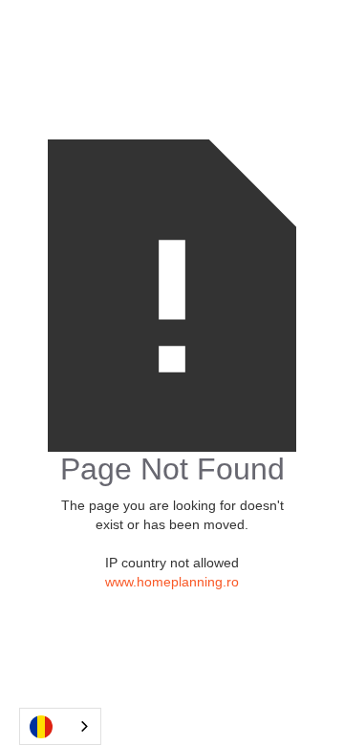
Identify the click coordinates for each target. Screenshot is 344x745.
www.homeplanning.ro (172, 581)
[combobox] (60, 726)
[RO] (60, 726)
